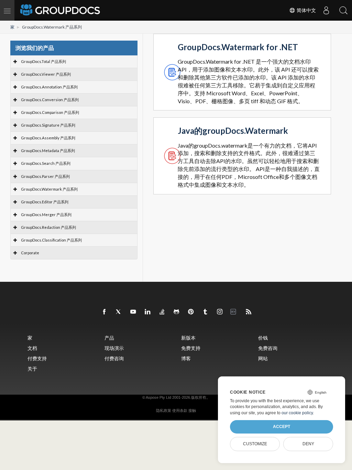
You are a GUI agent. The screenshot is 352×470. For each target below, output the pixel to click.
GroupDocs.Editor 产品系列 (44, 202)
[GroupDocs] (61, 10)
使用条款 (179, 410)
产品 (109, 337)
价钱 (263, 337)
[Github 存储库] (176, 312)
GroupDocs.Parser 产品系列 (45, 176)
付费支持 (37, 358)
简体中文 (305, 10)
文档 (32, 348)
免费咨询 (267, 348)
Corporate (30, 252)
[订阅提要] (248, 312)
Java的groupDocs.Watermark (233, 131)
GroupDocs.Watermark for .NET (238, 47)
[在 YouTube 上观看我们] (133, 312)
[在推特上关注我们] (118, 312)
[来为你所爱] (205, 312)
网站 (263, 358)
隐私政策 (163, 410)
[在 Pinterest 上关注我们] (191, 312)
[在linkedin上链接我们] (147, 312)
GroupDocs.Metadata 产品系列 (48, 150)
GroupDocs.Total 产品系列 (43, 61)
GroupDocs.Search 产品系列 (45, 163)
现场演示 (114, 348)
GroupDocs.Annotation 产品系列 (49, 87)
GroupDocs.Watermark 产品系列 (49, 189)
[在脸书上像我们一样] (104, 312)
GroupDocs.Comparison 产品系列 (50, 112)
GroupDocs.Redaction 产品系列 (48, 227)
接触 (192, 410)
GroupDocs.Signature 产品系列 (48, 125)
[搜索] (343, 10)
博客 (186, 358)
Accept (281, 426)
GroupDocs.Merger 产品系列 (46, 214)
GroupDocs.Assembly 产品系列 (48, 138)
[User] (326, 10)
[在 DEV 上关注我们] (234, 312)
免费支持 (190, 348)
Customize (255, 443)
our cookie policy (297, 412)
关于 (32, 368)
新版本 (188, 337)
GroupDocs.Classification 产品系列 (51, 240)
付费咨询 (114, 358)
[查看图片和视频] (220, 312)
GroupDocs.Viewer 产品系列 (46, 74)
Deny (308, 443)
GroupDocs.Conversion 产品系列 (50, 99)
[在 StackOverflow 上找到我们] (162, 312)
